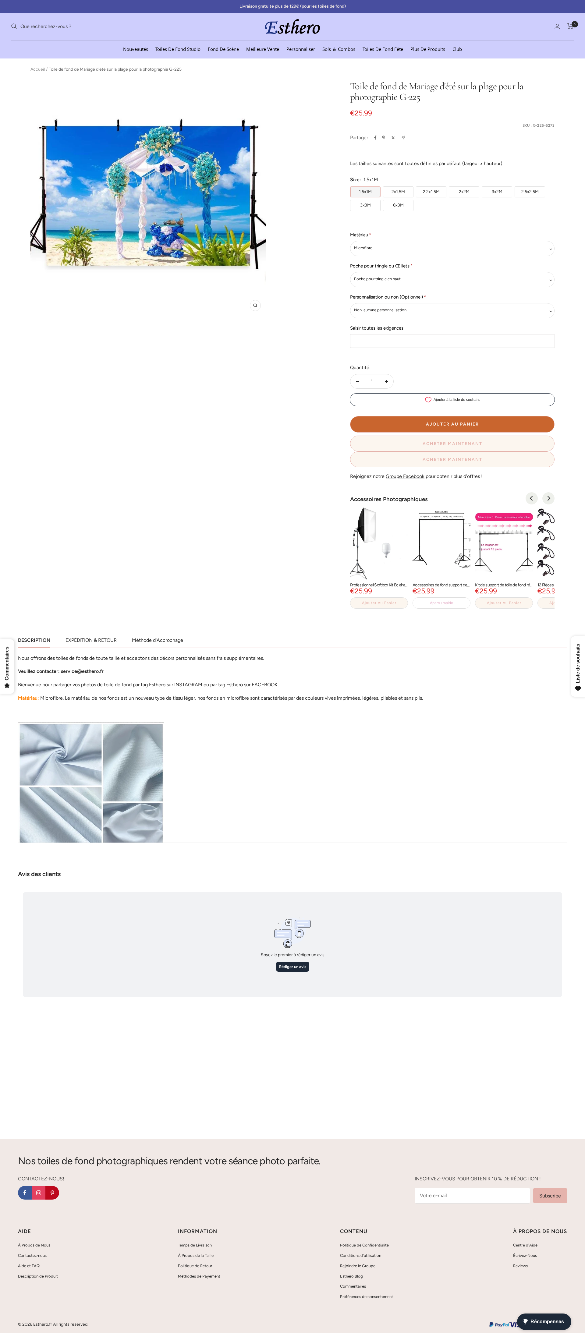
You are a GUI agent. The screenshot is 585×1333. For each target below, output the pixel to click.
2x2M (464, 191)
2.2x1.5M (431, 191)
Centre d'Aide (525, 1245)
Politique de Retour (195, 1266)
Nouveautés (135, 49)
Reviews (520, 1266)
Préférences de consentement (366, 1296)
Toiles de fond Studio (177, 49)
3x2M (497, 191)
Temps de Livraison (195, 1245)
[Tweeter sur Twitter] (393, 138)
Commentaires (353, 1286)
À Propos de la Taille (196, 1255)
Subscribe (550, 1196)
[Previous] (532, 498)
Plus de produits (427, 49)
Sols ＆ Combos (338, 49)
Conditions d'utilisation (360, 1255)
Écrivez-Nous (525, 1255)
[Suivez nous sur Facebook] (25, 1193)
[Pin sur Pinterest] (383, 138)
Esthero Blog (351, 1276)
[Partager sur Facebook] (375, 138)
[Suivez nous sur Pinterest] (52, 1193)
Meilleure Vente (262, 49)
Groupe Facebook (405, 476)
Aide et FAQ (29, 1266)
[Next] (548, 498)
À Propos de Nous (34, 1245)
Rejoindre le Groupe (357, 1266)
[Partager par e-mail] (403, 138)
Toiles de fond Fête (383, 49)
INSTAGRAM (188, 685)
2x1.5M (398, 191)
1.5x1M (365, 191)
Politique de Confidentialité (364, 1245)
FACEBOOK (265, 685)
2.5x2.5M (530, 191)
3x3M (365, 205)
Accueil (37, 69)
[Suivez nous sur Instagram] (38, 1193)
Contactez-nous (32, 1255)
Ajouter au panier (379, 603)
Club (457, 49)
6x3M (398, 205)
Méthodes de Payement (199, 1276)
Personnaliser (300, 49)
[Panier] (570, 26)
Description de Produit (38, 1276)
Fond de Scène (223, 49)
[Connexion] (557, 26)
